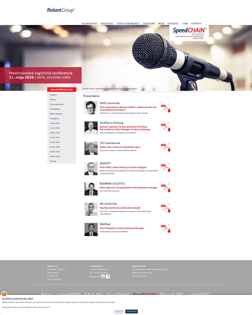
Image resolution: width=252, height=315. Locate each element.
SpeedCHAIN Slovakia (62, 89)
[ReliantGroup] (61, 13)
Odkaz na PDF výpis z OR (142, 272)
